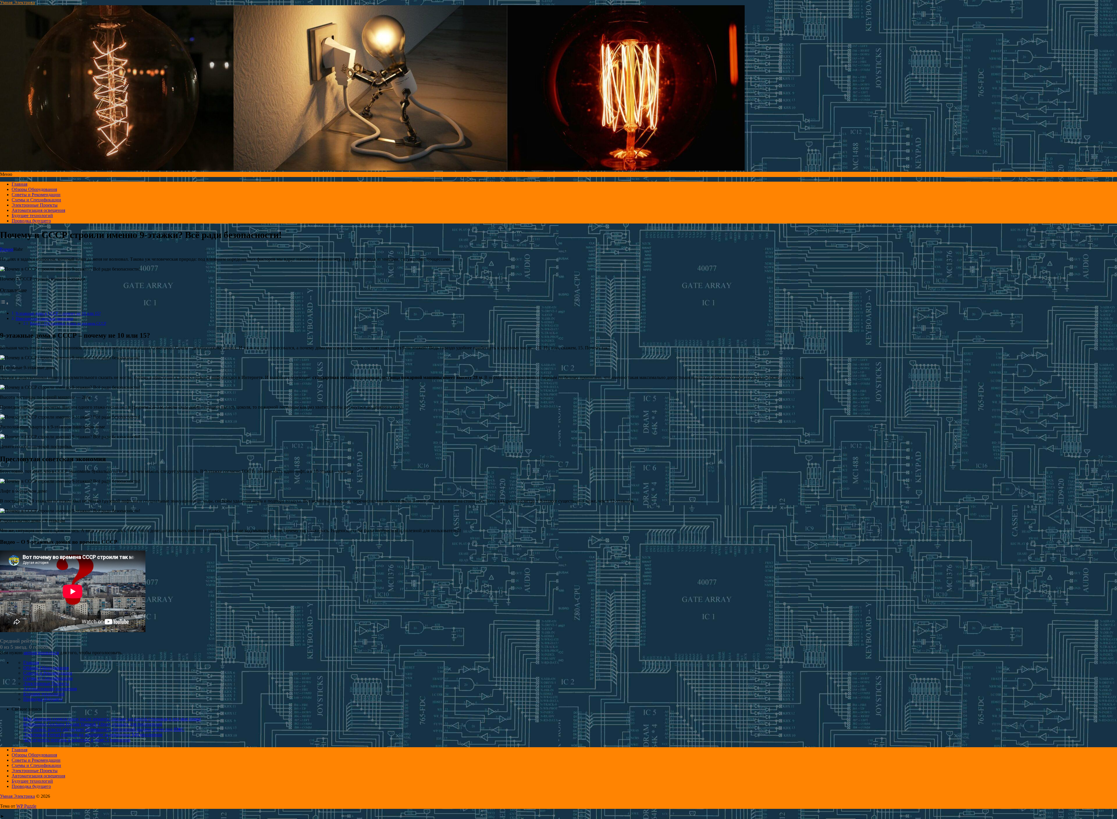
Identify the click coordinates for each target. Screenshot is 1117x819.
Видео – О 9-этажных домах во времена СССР (68, 323)
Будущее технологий (32, 215)
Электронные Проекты (35, 205)
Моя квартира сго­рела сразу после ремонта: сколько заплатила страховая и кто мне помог (112, 718)
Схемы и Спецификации (36, 199)
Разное (6, 249)
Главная (19, 184)
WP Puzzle (26, 806)
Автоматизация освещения (38, 210)
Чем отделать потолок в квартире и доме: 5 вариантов (77, 739)
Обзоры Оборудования (34, 189)
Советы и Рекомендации (36, 194)
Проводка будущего (31, 220)
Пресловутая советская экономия (44, 318)
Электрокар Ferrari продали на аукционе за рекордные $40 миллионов (92, 734)
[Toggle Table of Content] (4, 303)
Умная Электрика (17, 2)
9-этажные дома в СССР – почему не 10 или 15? (58, 313)
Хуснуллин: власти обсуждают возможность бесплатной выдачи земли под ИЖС (103, 729)
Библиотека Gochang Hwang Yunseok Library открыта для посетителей (92, 724)
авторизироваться (41, 652)
